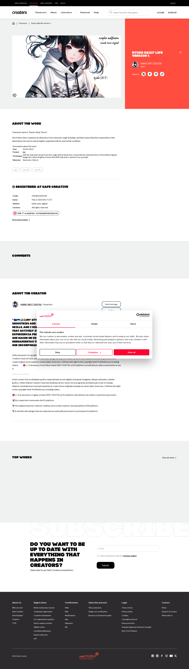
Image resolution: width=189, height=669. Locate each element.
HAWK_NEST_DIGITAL (151, 63)
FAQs (164, 608)
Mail (66, 611)
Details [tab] (94, 324)
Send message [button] (111, 304)
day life (37, 170)
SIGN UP (172, 12)
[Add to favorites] (180, 52)
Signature (69, 623)
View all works (168, 457)
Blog (63, 3)
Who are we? (17, 608)
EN (171, 3)
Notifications (70, 615)
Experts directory (41, 635)
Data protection (128, 623)
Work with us (167, 615)
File (66, 627)
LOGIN (160, 12)
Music (54, 12)
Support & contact (169, 611)
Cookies (125, 615)
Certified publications (42, 631)
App (66, 619)
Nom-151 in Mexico (129, 631)
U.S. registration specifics (44, 619)
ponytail (26, 170)
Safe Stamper (46, 3)
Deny (57, 352)
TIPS (56, 3)
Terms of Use (127, 608)
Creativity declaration (42, 615)
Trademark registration (43, 611)
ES (174, 3)
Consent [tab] (56, 324)
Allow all (131, 352)
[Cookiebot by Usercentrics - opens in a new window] (138, 315)
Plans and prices (95, 608)
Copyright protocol (129, 619)
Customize (93, 352)
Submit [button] (105, 565)
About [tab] (133, 324)
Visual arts (41, 12)
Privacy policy (127, 611)
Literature (66, 12)
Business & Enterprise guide (100, 615)
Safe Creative (21, 3)
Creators (33, 3)
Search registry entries (43, 623)
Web (67, 608)
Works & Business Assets (44, 608)
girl (15, 170)
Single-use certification (98, 611)
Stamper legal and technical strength (136, 627)
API (35, 639)
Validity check (39, 627)
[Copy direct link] (162, 74)
